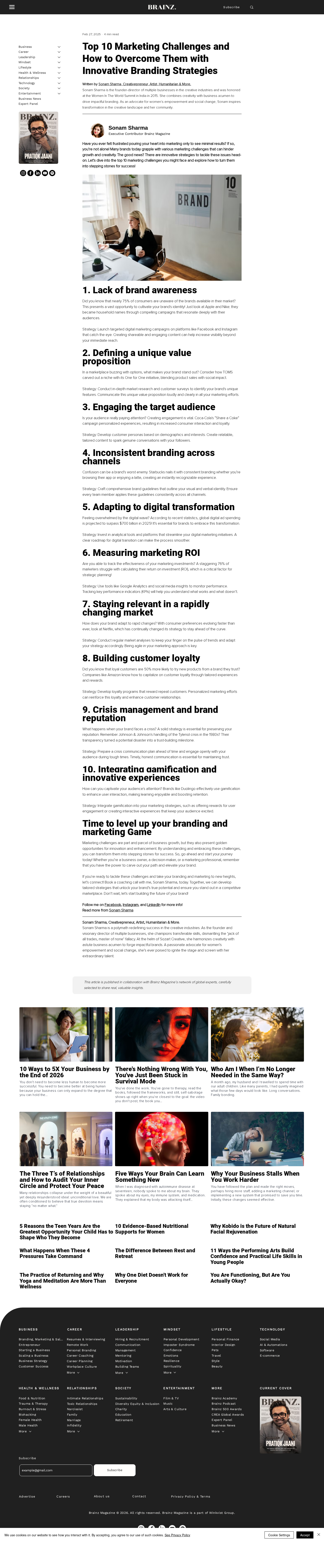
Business (25, 46)
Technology (27, 83)
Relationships (29, 77)
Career (24, 51)
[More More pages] (78, 1373)
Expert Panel (28, 103)
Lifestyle (25, 67)
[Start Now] (65, 1088)
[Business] (59, 47)
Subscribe (231, 7)
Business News (30, 98)
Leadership (27, 57)
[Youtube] (45, 173)
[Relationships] (59, 78)
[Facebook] (30, 173)
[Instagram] (23, 173)
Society (24, 88)
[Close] (318, 1534)
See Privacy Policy (177, 1535)
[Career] (59, 52)
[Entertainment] (59, 93)
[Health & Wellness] (59, 73)
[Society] (59, 88)
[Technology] (59, 83)
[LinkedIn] (38, 173)
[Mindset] (59, 62)
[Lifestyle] (59, 67)
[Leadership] (59, 57)
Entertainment (30, 93)
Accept (305, 1535)
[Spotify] (52, 173)
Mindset (25, 62)
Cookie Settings (279, 1535)
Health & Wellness (32, 72)
